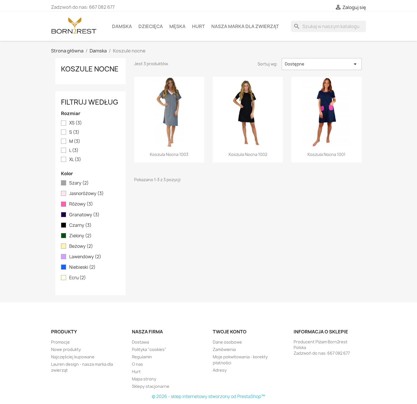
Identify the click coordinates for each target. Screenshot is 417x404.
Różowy (81, 204)
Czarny (80, 225)
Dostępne (322, 64)
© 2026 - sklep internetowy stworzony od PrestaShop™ (208, 396)
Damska (122, 26)
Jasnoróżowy (86, 193)
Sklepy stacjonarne (150, 386)
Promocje (60, 342)
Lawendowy (85, 257)
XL (75, 159)
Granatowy (84, 215)
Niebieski (82, 267)
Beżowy (81, 246)
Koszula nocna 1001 (327, 154)
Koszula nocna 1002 (248, 154)
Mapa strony (144, 379)
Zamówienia (224, 349)
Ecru (77, 278)
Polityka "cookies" (149, 349)
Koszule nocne (90, 69)
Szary (79, 183)
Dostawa (140, 342)
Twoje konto (230, 332)
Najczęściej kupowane (72, 356)
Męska (177, 26)
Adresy (220, 370)
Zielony (80, 236)
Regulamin (142, 356)
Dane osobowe (227, 342)
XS (75, 123)
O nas (137, 364)
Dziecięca (150, 26)
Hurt (198, 26)
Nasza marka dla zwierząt (245, 26)
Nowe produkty (66, 349)
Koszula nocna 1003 (169, 154)
